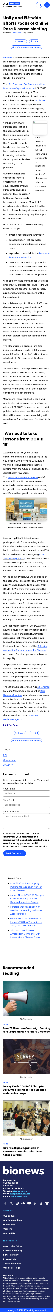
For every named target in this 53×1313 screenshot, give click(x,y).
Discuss (21, 41)
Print (35, 41)
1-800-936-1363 (19, 1196)
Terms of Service (12, 1263)
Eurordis (7, 57)
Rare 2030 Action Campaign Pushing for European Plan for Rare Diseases (26, 887)
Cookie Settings (11, 1267)
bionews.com (20, 1191)
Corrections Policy (12, 1250)
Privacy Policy (10, 1259)
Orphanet (40, 100)
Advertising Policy (12, 1246)
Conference (9, 760)
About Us (8, 1210)
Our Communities (12, 1220)
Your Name (9, 788)
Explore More (10, 1240)
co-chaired (43, 686)
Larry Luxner (16, 33)
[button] (39, 5)
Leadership (9, 1224)
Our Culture (9, 1216)
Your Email (8, 800)
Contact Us (9, 1233)
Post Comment (14, 853)
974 (5, 755)
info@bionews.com (20, 1193)
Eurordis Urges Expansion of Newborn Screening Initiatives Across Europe (26, 910)
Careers (7, 1229)
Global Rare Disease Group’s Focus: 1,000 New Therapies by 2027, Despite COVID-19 (26, 922)
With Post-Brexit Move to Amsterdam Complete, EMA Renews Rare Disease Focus (25, 934)
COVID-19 (8, 765)
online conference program (23, 477)
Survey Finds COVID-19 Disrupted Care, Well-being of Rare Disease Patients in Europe (27, 899)
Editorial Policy (10, 1254)
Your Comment (11, 811)
